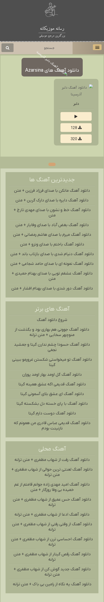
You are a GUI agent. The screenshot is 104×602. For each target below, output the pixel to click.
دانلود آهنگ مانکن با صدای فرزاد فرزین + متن (52, 190)
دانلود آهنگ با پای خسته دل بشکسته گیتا (52, 403)
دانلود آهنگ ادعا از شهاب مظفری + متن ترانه (52, 514)
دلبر (76, 103)
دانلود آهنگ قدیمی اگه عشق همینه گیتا (52, 384)
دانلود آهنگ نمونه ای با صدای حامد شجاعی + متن (52, 264)
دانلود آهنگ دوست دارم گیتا (52, 413)
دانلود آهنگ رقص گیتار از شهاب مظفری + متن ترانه (52, 557)
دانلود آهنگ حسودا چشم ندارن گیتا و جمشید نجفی (52, 347)
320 (74, 139)
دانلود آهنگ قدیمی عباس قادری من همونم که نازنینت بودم (52, 425)
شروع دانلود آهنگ (52, 320)
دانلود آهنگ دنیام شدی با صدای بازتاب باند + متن (52, 254)
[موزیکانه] (52, 31)
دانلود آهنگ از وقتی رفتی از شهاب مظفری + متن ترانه (52, 527)
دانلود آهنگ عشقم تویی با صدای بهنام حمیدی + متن (52, 276)
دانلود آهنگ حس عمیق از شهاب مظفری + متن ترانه (52, 502)
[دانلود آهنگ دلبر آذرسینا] (76, 94)
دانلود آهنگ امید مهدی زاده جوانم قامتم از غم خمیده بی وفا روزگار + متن (52, 487)
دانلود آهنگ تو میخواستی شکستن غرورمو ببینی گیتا (52, 362)
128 (74, 128)
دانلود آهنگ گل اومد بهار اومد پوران (52, 374)
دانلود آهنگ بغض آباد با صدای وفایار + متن (52, 225)
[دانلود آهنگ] (52, 10)
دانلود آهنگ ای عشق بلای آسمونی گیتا (52, 394)
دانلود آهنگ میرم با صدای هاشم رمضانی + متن (52, 234)
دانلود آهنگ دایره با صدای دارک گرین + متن (52, 200)
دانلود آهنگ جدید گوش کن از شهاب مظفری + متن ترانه (52, 572)
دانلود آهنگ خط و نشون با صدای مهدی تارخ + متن (52, 212)
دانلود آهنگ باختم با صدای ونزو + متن (52, 244)
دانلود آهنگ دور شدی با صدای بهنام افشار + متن (52, 288)
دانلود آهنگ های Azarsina (52, 70)
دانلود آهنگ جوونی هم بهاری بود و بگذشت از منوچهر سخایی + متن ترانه (52, 332)
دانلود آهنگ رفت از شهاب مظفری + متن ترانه (52, 460)
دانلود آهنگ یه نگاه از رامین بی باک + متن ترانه (52, 584)
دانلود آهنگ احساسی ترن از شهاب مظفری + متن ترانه (52, 542)
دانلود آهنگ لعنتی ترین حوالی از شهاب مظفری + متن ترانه (52, 472)
